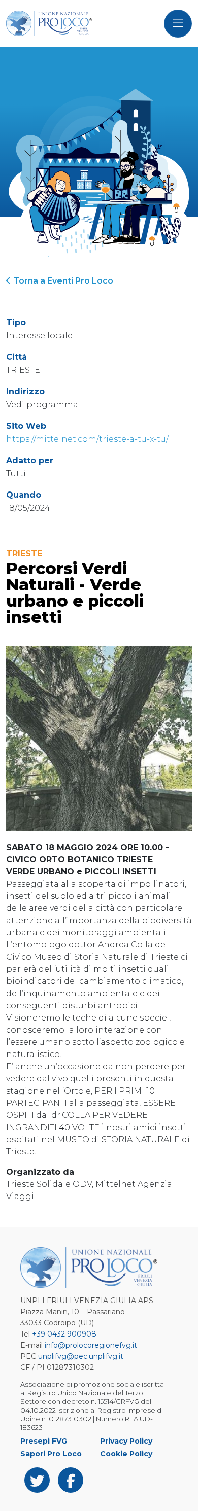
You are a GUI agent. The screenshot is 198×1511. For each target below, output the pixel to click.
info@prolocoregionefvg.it (91, 1345)
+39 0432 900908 (64, 1334)
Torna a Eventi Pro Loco (62, 281)
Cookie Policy (126, 1453)
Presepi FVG (43, 1441)
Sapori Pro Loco (51, 1453)
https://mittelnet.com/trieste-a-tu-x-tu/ (87, 439)
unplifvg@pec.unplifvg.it (80, 1356)
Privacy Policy (126, 1441)
